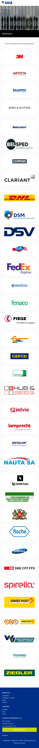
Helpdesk (19, 729)
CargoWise (5, 695)
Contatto (4, 709)
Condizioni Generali (17, 740)
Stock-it (4, 702)
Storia (4, 714)
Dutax (4, 700)
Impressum (6, 740)
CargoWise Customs (8, 698)
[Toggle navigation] (36, 3)
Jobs (3, 711)
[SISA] (6, 3)
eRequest (5, 735)
